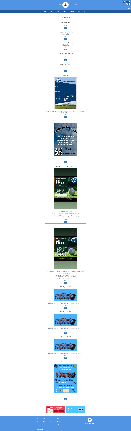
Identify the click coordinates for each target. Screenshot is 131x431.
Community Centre (59, 421)
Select (66, 28)
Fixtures (57, 11)
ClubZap (41, 429)
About (44, 421)
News (51, 11)
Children (57, 419)
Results (64, 11)
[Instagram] (129, 4)
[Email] (129, 2)
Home (45, 11)
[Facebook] (124, 2)
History (51, 421)
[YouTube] (127, 4)
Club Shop (58, 424)
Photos (51, 418)
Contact (51, 419)
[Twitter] (127, 2)
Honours (57, 418)
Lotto (79, 11)
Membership (72, 11)
